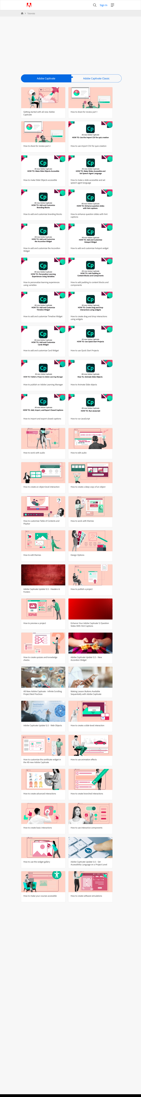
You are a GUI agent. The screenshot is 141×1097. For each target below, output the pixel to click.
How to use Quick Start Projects (85, 350)
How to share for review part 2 (36, 145)
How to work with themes (82, 520)
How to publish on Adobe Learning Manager (43, 384)
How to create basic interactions (37, 827)
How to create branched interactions (87, 793)
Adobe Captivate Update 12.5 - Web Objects (42, 725)
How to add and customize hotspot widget (90, 248)
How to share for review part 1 (84, 111)
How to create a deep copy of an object (88, 486)
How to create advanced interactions (39, 793)
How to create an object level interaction (41, 486)
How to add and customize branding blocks (42, 214)
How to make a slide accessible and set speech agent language (88, 181)
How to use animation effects (84, 759)
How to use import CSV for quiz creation (88, 145)
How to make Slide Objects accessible (40, 180)
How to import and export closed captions (42, 418)
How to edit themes (32, 555)
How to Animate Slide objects (84, 384)
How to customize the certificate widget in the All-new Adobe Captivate (42, 761)
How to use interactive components (86, 827)
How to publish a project (82, 589)
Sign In (103, 5)
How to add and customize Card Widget (41, 350)
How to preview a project (34, 623)
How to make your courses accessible (40, 895)
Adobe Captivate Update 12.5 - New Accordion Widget (86, 658)
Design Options (77, 555)
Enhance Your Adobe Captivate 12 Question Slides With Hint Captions (90, 624)
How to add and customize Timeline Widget (42, 316)
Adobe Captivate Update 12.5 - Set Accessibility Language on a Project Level (89, 863)
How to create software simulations (86, 895)
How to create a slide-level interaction (87, 725)
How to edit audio (79, 452)
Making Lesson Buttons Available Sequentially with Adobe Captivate (86, 692)
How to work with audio (34, 452)
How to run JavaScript (80, 418)
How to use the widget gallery (36, 861)
